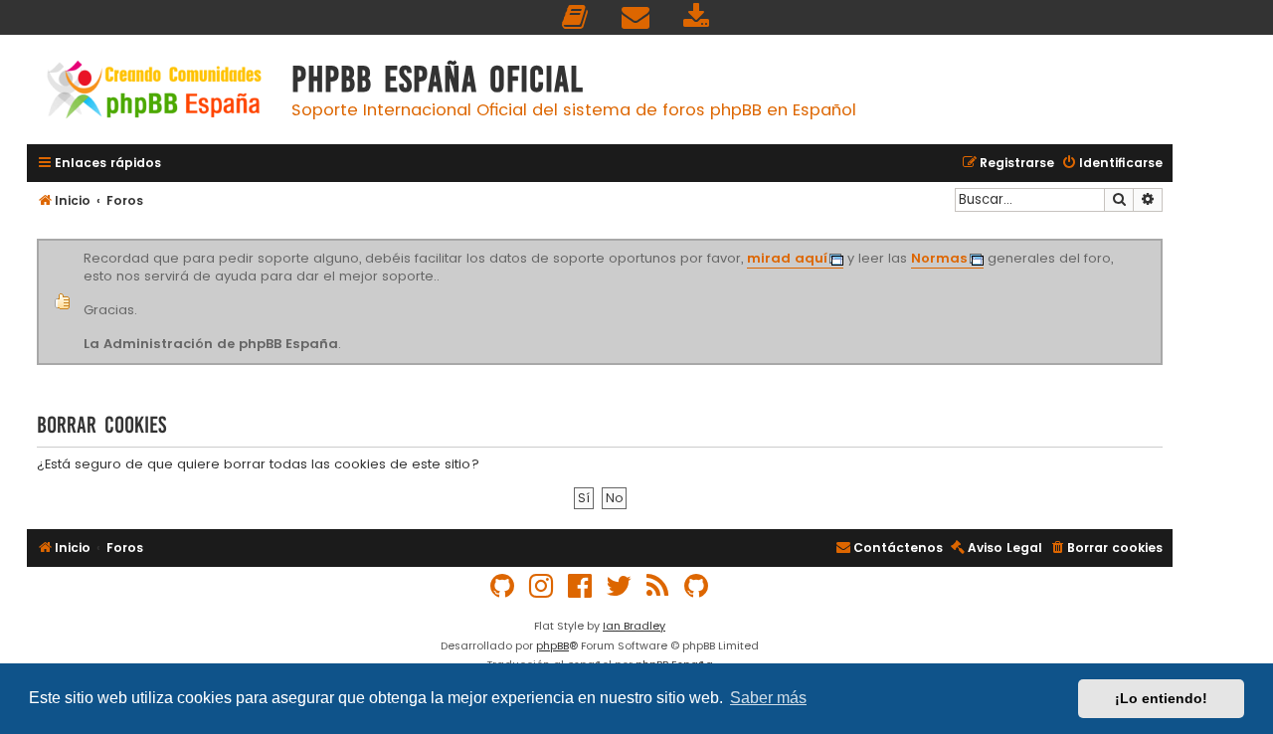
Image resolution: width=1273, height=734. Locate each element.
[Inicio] (154, 92)
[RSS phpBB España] (658, 586)
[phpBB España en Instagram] (542, 586)
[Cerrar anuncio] (1160, 243)
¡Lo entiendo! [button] (1161, 698)
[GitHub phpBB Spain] (503, 586)
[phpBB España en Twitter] (619, 586)
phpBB (552, 645)
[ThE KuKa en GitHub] (697, 586)
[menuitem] (576, 17)
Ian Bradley (634, 626)
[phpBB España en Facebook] (581, 586)
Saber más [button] (768, 697)
